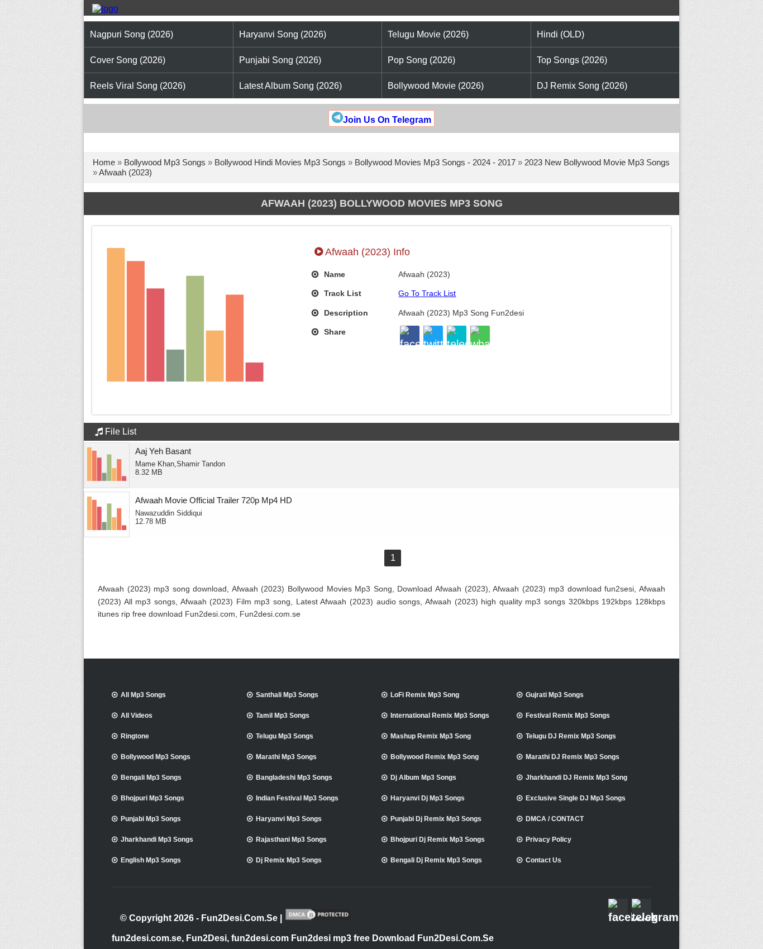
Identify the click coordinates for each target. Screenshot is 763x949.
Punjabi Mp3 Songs (151, 819)
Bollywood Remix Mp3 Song (434, 757)
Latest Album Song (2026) (290, 85)
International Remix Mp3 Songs (439, 715)
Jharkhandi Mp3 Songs (157, 839)
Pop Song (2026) (421, 60)
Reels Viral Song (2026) (137, 85)
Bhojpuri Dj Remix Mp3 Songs (437, 839)
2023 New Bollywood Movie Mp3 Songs (597, 162)
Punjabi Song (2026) (280, 60)
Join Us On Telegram (387, 120)
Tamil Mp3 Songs (282, 715)
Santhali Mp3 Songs (287, 695)
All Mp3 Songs (143, 695)
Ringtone (135, 736)
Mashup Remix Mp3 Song (430, 736)
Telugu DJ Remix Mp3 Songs (571, 736)
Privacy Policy (548, 839)
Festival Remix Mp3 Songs (568, 715)
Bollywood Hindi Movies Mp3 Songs (280, 162)
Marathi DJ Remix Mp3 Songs (572, 757)
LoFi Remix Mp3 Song (424, 695)
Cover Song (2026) (127, 60)
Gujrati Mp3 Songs (555, 695)
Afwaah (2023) (125, 172)
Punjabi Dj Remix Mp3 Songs (435, 819)
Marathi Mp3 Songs (286, 757)
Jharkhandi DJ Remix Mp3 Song (576, 777)
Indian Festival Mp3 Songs (297, 798)
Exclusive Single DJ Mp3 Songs (576, 798)
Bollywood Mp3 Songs (165, 162)
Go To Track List (427, 293)
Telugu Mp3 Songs (284, 736)
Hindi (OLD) (560, 34)
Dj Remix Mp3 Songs (289, 860)
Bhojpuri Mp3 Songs (152, 798)
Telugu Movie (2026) (428, 34)
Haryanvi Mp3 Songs (289, 819)
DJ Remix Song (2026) (582, 85)
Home (104, 162)
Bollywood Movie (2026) (436, 85)
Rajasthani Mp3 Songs (291, 839)
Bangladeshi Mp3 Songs (294, 777)
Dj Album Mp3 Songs (423, 777)
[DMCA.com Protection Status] (318, 919)
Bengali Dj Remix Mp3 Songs (436, 860)
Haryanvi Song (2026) (282, 34)
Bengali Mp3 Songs (151, 777)
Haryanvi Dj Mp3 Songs (427, 798)
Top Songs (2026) (572, 60)
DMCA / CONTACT (555, 819)
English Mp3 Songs (151, 860)
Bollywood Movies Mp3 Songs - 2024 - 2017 (435, 162)
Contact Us (543, 860)
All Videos (136, 715)
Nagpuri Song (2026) (131, 34)
